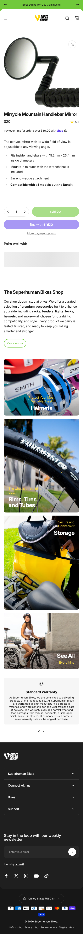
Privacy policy (32, 927)
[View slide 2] (44, 731)
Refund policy (16, 927)
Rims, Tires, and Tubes (23, 502)
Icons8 (19, 864)
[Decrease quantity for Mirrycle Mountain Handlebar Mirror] (8, 211)
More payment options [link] (41, 233)
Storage (64, 532)
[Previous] (5, 4)
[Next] (77, 4)
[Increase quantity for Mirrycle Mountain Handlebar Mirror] (25, 211)
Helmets (41, 408)
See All (66, 655)
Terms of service (49, 927)
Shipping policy (66, 927)
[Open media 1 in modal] (72, 44)
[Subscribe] (72, 852)
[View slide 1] (39, 731)
